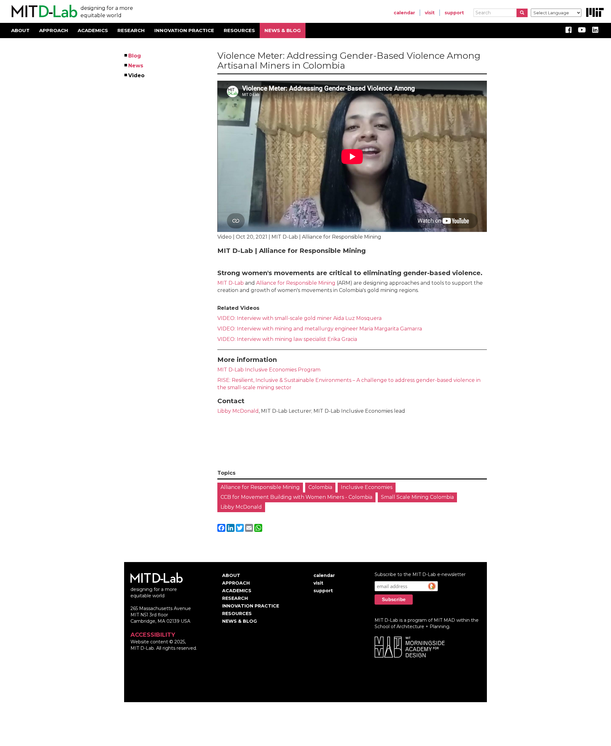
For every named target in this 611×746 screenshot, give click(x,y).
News (136, 66)
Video (136, 75)
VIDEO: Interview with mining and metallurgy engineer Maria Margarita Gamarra (319, 329)
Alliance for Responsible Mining (296, 283)
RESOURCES (239, 30)
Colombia (320, 487)
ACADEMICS (93, 30)
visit (430, 13)
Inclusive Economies (366, 487)
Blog (135, 56)
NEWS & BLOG (282, 30)
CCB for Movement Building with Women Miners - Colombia (296, 497)
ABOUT (20, 30)
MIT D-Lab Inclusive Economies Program (268, 370)
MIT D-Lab (230, 283)
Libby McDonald (238, 411)
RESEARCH (131, 30)
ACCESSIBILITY (152, 634)
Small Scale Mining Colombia (417, 497)
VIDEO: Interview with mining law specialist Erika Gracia (287, 339)
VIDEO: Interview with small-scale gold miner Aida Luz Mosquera (299, 318)
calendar (404, 13)
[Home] (43, 11)
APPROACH (53, 30)
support (454, 13)
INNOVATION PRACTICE (184, 30)
